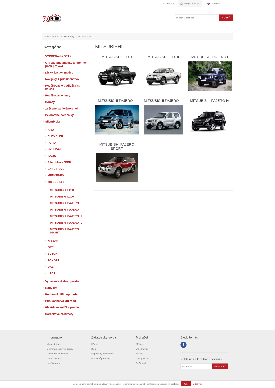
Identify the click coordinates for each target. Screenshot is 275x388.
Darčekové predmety (59, 314)
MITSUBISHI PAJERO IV (66, 222)
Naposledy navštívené (102, 353)
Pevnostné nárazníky (59, 115)
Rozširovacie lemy (57, 95)
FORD (52, 142)
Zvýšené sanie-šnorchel (61, 108)
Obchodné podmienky (58, 353)
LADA (52, 273)
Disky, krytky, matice (59, 72)
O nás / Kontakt (54, 358)
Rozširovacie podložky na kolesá (62, 87)
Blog (93, 349)
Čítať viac (197, 384)
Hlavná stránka (52, 36)
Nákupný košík (143, 358)
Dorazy (50, 102)
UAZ (50, 266)
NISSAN (53, 240)
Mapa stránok (54, 344)
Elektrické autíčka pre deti (63, 307)
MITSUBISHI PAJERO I (65, 203)
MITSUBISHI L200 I (62, 190)
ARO (51, 129)
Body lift (51, 287)
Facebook (183, 345)
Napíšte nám (53, 363)
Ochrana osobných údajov (60, 349)
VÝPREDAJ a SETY (58, 56)
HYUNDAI (54, 149)
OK (185, 384)
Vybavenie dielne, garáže (62, 281)
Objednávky (142, 349)
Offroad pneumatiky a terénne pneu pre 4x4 (65, 64)
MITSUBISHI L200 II (63, 196)
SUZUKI (53, 253)
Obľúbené (141, 363)
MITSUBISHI (56, 181)
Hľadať (94, 344)
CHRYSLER (55, 136)
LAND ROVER (57, 168)
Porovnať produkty (100, 358)
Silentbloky (68, 36)
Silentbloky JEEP (59, 162)
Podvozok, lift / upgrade (61, 294)
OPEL (51, 247)
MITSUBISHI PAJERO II (65, 209)
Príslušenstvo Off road (60, 301)
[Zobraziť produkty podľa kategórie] (116, 76)
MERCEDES (56, 175)
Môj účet (140, 344)
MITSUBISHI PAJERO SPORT (64, 231)
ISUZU (52, 155)
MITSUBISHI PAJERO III (66, 216)
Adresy (139, 353)
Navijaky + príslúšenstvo (62, 79)
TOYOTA (53, 260)
